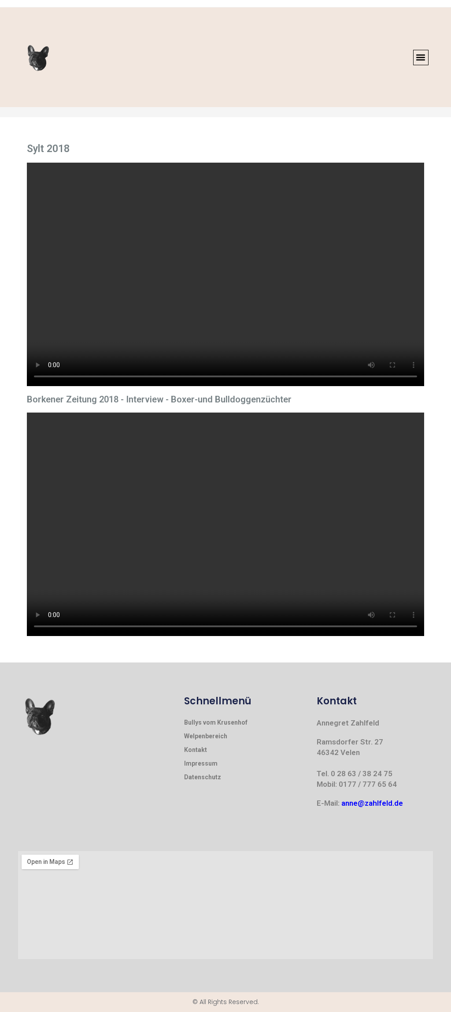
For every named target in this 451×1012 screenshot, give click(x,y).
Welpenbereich (205, 736)
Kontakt (195, 749)
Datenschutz (202, 777)
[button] (421, 57)
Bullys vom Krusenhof (216, 722)
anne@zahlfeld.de (372, 803)
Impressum (201, 763)
